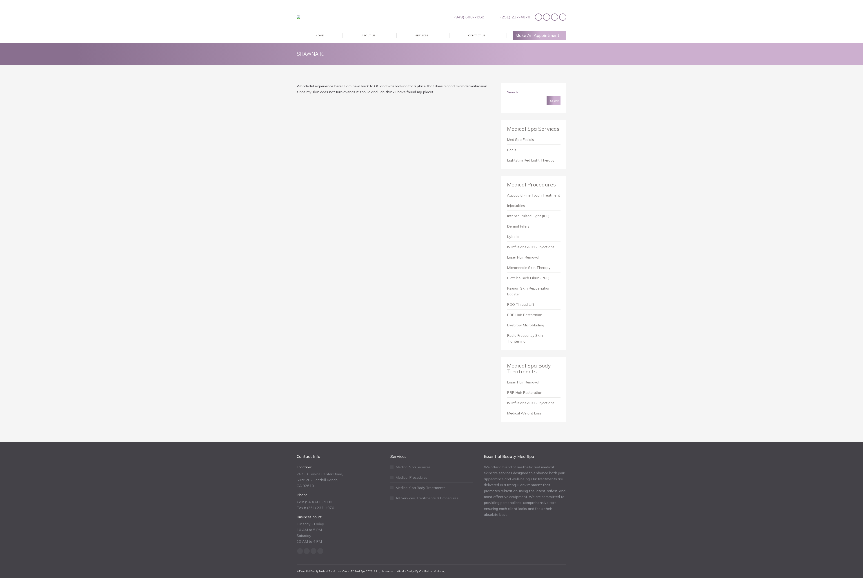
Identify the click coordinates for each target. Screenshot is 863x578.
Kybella (513, 236)
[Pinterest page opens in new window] (554, 17)
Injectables (516, 205)
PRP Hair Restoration (524, 314)
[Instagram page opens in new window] (562, 17)
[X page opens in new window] (546, 17)
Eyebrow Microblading (525, 325)
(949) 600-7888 (469, 17)
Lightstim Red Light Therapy (531, 160)
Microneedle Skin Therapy (529, 267)
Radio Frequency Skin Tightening (525, 338)
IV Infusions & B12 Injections (530, 247)
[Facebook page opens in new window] (538, 17)
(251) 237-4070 (515, 17)
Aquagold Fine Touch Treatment (533, 195)
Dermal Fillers (518, 226)
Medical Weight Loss (524, 413)
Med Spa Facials (520, 139)
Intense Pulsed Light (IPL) (528, 216)
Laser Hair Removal (523, 257)
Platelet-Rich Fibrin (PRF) (528, 278)
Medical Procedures (531, 184)
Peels (511, 150)
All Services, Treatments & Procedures (427, 498)
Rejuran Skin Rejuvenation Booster (528, 291)
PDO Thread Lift (520, 304)
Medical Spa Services (533, 129)
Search (512, 92)
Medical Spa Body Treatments (529, 368)
